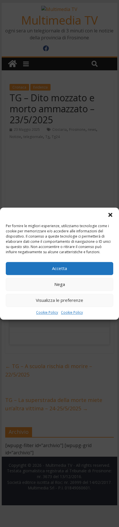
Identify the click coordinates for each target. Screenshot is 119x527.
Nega (59, 284)
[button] (110, 215)
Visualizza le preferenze (59, 300)
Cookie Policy (47, 312)
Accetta (59, 268)
